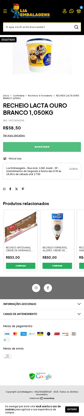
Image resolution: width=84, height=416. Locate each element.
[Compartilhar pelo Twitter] (16, 189)
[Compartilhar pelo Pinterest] (23, 189)
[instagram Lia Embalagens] (36, 288)
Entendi (72, 409)
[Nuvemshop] (42, 399)
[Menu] (6, 11)
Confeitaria (18, 95)
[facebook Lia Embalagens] (48, 288)
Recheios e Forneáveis (40, 95)
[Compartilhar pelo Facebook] (10, 189)
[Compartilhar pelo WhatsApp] (4, 189)
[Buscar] (76, 27)
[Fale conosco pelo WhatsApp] (71, 11)
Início (6, 95)
